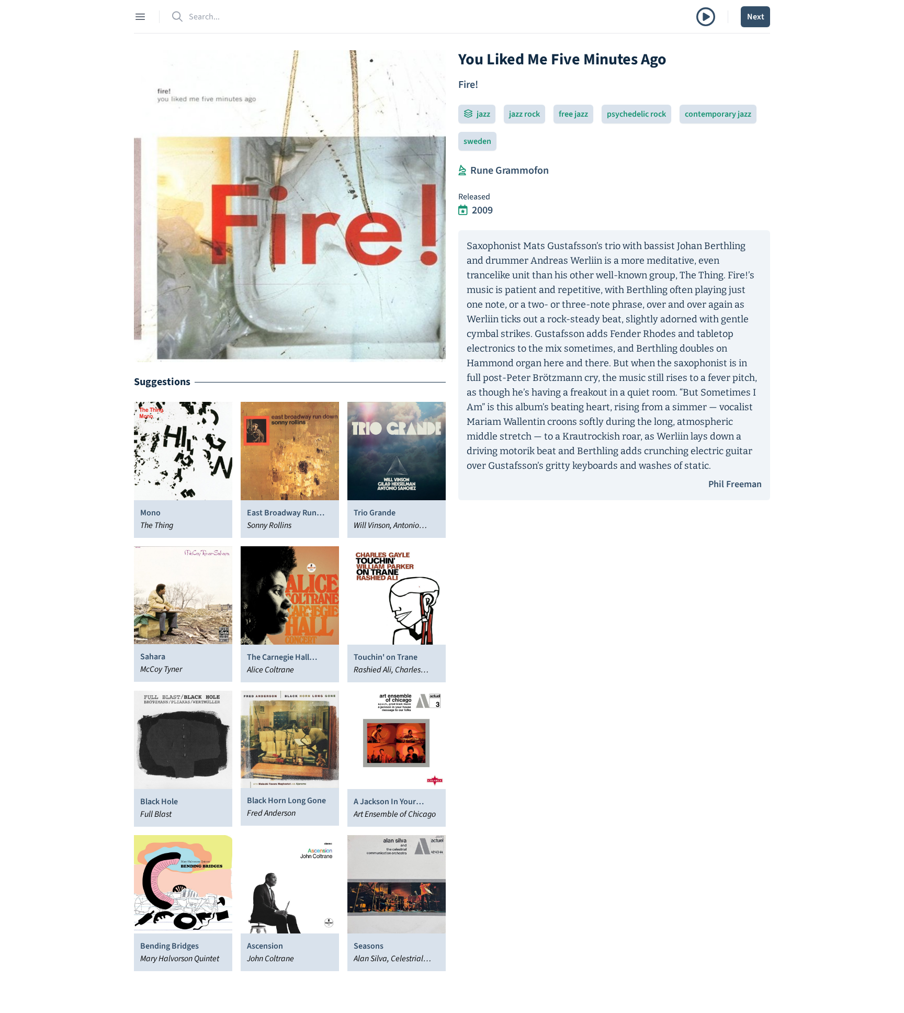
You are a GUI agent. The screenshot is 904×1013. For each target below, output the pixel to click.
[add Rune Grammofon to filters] (462, 170)
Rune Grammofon (509, 170)
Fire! (468, 84)
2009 (482, 210)
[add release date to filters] (463, 210)
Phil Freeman (735, 484)
